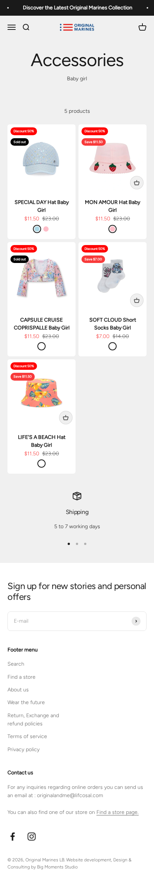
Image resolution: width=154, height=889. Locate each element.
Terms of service (27, 736)
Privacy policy (23, 749)
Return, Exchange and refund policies (33, 719)
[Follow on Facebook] (12, 836)
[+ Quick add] (137, 182)
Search (15, 664)
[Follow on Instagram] (32, 836)
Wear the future (26, 702)
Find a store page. (117, 812)
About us (18, 690)
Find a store (21, 677)
